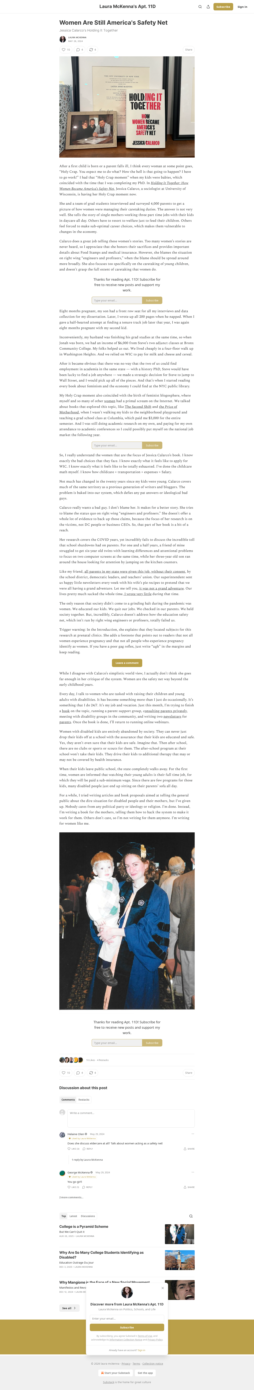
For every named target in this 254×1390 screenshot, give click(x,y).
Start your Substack (117, 1373)
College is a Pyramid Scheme (83, 1226)
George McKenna (78, 1172)
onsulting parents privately (166, 711)
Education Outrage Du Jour (76, 1262)
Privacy (126, 1363)
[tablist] (75, 1099)
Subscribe (223, 7)
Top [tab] (64, 1216)
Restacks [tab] (83, 1099)
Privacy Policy (155, 1339)
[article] (127, 1234)
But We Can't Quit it (71, 1232)
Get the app (145, 1373)
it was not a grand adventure (161, 588)
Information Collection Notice (126, 1339)
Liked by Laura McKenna (84, 1138)
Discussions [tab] (88, 1216)
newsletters (172, 716)
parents (65, 722)
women (109, 401)
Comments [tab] (68, 1099)
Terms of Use (145, 1336)
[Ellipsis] (193, 1134)
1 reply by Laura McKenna (87, 1159)
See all (66, 1308)
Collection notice (152, 1363)
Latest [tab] (73, 1216)
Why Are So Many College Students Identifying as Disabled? (101, 1254)
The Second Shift (138, 407)
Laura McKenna (77, 37)
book (66, 711)
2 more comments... (71, 1197)
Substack (108, 1382)
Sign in (242, 7)
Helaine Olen (75, 1134)
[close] (163, 1288)
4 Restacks (103, 1060)
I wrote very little (137, 594)
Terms (136, 1363)
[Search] (200, 6)
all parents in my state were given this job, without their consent (134, 571)
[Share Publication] (208, 6)
